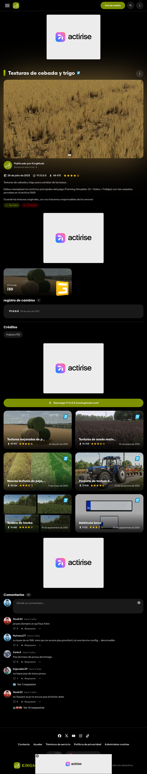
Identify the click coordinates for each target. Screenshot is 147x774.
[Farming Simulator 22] (78, 73)
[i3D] (62, 288)
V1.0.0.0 (24, 311)
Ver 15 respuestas (33, 708)
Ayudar (37, 744)
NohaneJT (19, 635)
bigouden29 (20, 668)
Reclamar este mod (24, 167)
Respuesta (30, 628)
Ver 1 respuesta (26, 684)
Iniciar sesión (113, 5)
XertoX (17, 652)
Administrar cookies (117, 744)
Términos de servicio (58, 744)
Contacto (24, 744)
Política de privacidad (87, 744)
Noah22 (18, 619)
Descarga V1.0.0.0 (76, 402)
